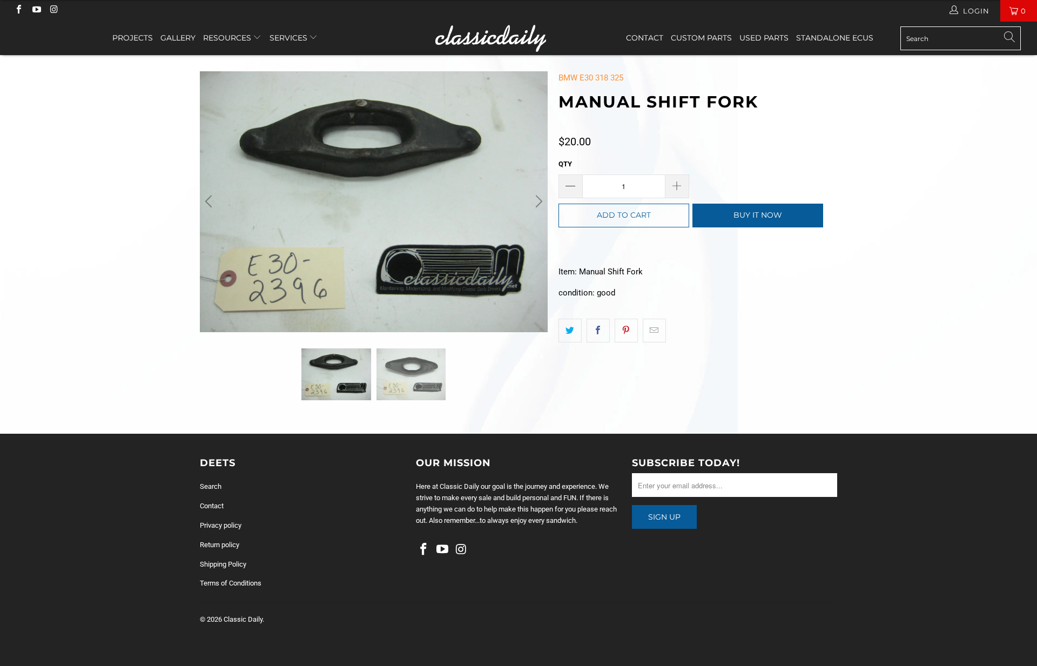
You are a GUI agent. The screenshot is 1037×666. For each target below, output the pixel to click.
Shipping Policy (223, 564)
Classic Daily (243, 619)
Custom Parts (701, 38)
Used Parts (764, 38)
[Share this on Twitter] (570, 330)
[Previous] (210, 201)
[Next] (537, 201)
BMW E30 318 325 (590, 78)
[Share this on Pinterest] (626, 330)
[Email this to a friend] (654, 330)
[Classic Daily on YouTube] (36, 10)
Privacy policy (220, 525)
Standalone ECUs (834, 38)
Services (289, 38)
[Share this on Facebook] (598, 330)
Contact (644, 38)
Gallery (178, 38)
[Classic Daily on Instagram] (53, 10)
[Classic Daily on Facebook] (18, 10)
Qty (565, 164)
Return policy (219, 545)
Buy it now (757, 215)
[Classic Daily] (518, 38)
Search (210, 486)
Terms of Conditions (230, 583)
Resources (228, 38)
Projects (132, 38)
